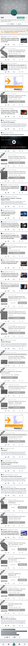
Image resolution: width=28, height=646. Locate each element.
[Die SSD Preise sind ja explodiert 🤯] (4, 67)
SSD (2, 18)
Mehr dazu (21, 147)
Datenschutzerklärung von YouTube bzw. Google (9, 147)
